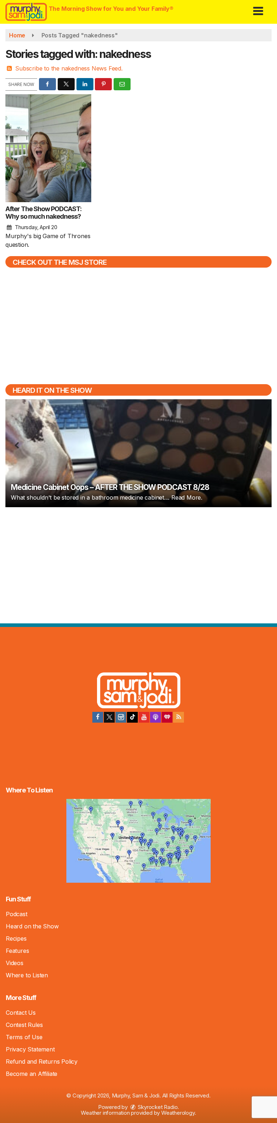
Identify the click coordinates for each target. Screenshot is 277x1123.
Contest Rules (24, 1024)
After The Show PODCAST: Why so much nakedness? (43, 212)
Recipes (16, 938)
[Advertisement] (138, 564)
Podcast (16, 914)
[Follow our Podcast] (155, 717)
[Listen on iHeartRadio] (167, 717)
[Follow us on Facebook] (97, 717)
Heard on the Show (32, 926)
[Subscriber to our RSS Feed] (178, 717)
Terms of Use (24, 1037)
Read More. (186, 497)
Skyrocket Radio (157, 1107)
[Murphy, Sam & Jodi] (138, 691)
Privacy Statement (30, 1049)
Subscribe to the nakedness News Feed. (69, 68)
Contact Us (21, 1012)
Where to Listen (27, 975)
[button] (258, 8)
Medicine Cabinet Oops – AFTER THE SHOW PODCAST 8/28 (110, 487)
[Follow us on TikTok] (132, 717)
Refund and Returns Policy (42, 1061)
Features (17, 950)
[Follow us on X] (109, 717)
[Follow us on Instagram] (120, 717)
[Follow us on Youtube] (143, 717)
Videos (14, 963)
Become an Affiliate (31, 1073)
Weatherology (178, 1112)
